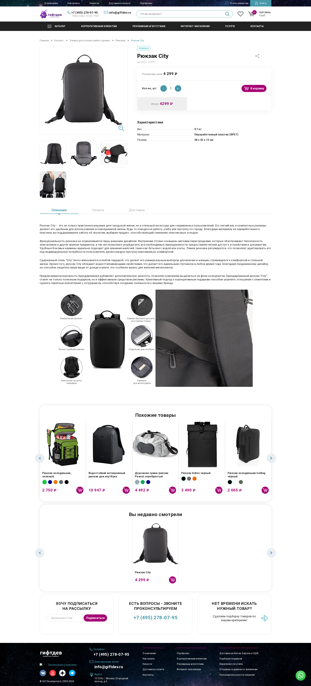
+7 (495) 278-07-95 (156, 617)
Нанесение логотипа (231, 664)
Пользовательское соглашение (237, 675)
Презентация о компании (62, 664)
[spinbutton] (171, 88)
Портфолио (146, 3)
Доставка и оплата (119, 3)
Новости (94, 3)
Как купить (74, 3)
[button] (178, 88)
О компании (51, 3)
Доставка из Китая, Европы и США (239, 653)
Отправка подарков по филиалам (238, 669)
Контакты (148, 675)
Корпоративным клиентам (192, 658)
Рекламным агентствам (190, 664)
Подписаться (95, 618)
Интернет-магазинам (189, 669)
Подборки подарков (230, 658)
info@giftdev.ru (108, 667)
